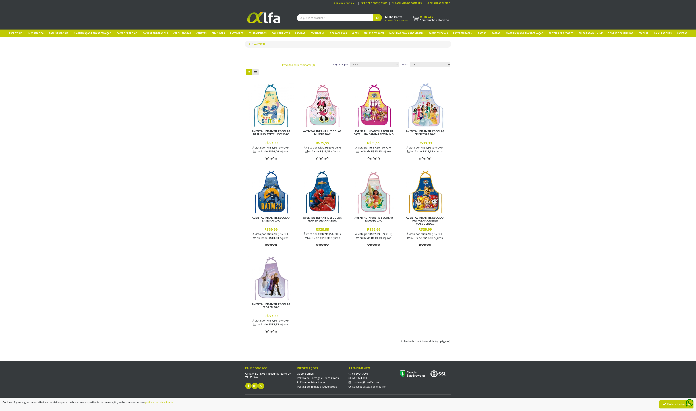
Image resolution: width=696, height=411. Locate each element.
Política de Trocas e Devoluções (317, 386)
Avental (260, 44)
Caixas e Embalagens (155, 33)
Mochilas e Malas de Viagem (406, 33)
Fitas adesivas (338, 33)
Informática (36, 33)
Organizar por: (341, 64)
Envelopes (218, 33)
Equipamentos (257, 33)
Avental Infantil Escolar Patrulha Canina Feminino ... (374, 134)
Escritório (15, 33)
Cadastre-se (401, 20)
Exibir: (405, 64)
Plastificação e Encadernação (92, 33)
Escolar (300, 33)
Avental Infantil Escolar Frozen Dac (271, 305)
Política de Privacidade (311, 382)
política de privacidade (159, 402)
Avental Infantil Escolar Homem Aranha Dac (322, 219)
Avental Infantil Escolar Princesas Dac (425, 132)
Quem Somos (305, 373)
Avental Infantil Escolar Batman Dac (271, 219)
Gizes (355, 33)
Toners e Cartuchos (620, 33)
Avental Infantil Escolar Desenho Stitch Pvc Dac (271, 132)
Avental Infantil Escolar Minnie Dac (322, 132)
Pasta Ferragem (463, 33)
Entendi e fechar (678, 404)
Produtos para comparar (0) (298, 65)
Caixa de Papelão (127, 33)
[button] (407, 3)
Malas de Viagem (374, 33)
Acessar (389, 20)
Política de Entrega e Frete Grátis (318, 378)
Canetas (201, 33)
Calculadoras (182, 33)
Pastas (482, 33)
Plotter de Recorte (561, 33)
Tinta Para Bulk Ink (591, 33)
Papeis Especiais (58, 33)
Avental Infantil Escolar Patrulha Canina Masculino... (425, 220)
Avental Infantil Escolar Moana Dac (374, 219)
